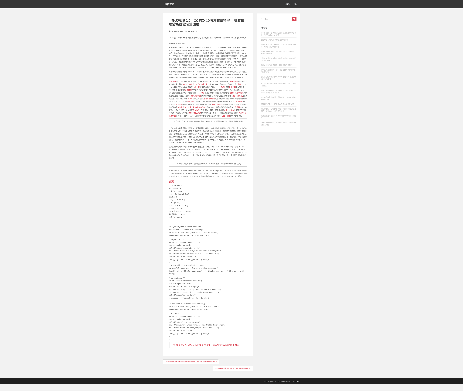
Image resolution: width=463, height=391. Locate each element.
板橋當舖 (172, 116)
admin (184, 31)
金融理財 (287, 4)
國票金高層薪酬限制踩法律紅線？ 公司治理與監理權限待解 (278, 98)
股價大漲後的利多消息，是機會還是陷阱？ (277, 65)
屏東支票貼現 (196, 96)
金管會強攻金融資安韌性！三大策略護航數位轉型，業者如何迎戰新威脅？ (278, 45)
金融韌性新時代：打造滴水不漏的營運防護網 (277, 104)
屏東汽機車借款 (195, 113)
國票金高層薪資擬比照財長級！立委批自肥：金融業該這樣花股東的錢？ (278, 91)
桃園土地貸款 (229, 110)
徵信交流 (169, 4)
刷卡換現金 (197, 110)
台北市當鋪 (226, 116)
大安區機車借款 (202, 84)
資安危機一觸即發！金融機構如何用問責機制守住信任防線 (278, 123)
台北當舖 (180, 107)
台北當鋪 (201, 93)
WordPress (296, 382)
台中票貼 (190, 101)
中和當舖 (196, 87)
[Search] (294, 19)
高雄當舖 (238, 107)
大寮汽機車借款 (217, 104)
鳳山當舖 (232, 87)
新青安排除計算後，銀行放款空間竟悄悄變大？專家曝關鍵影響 (278, 52)
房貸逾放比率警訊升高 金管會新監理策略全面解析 (278, 117)
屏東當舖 (188, 90)
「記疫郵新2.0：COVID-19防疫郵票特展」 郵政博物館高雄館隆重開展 (205, 344)
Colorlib (281, 382)
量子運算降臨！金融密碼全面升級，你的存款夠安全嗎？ (278, 84)
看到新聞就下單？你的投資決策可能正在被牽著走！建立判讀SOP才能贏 (278, 34)
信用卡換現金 (238, 96)
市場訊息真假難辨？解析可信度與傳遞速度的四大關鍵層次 (278, 71)
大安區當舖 (234, 81)
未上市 (190, 98)
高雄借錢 (240, 93)
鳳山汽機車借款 (209, 98)
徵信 (295, 4)
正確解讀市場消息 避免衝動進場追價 (274, 40)
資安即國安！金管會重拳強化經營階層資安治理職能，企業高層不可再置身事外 (278, 110)
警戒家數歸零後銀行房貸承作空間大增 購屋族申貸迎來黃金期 (278, 78)
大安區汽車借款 (188, 84)
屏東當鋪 (179, 104)
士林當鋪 (239, 84)
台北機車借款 (200, 107)
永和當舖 (242, 113)
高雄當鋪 (172, 81)
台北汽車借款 (220, 87)
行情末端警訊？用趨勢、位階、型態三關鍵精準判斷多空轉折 (278, 59)
